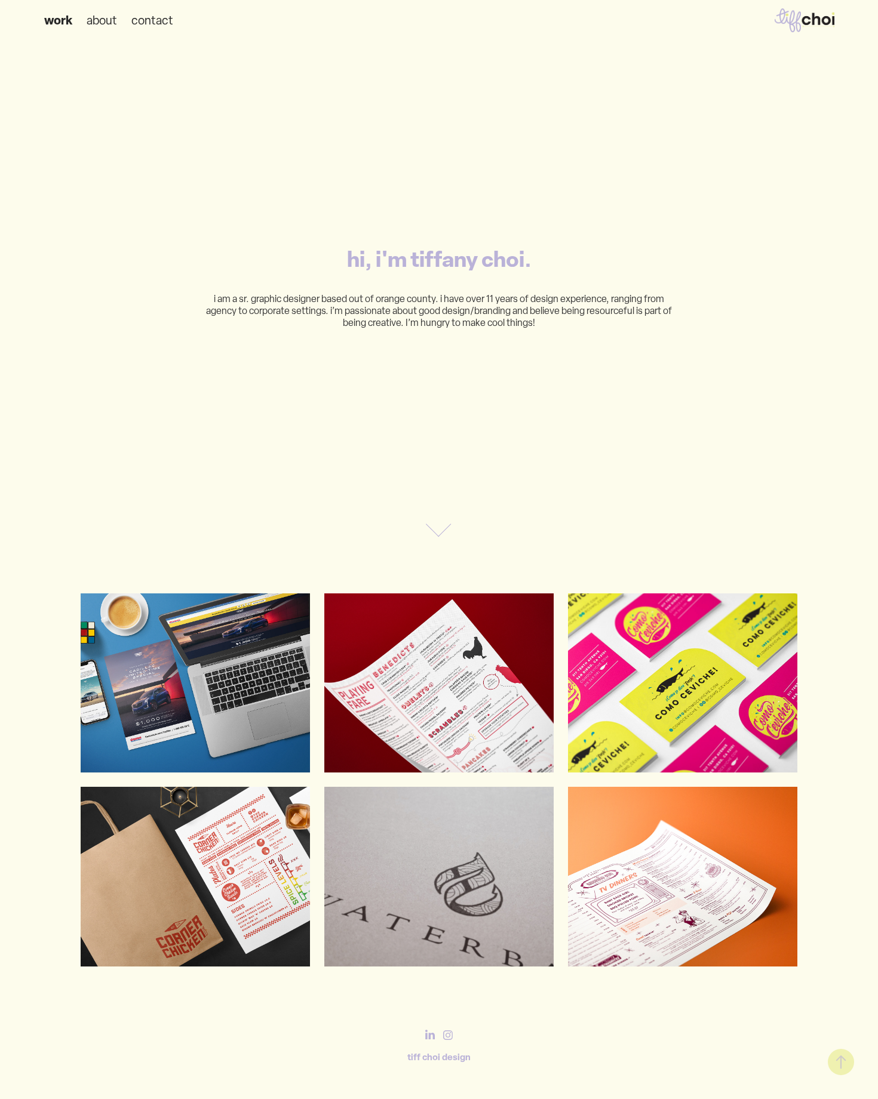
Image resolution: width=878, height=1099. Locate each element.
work (58, 20)
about (102, 20)
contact (152, 20)
